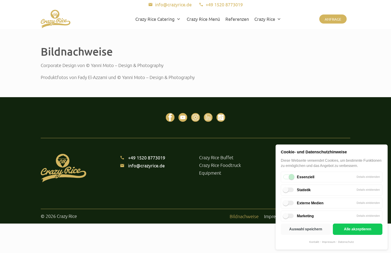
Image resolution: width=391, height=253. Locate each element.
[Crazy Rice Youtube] (182, 117)
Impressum (328, 241)
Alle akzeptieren (357, 229)
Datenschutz (346, 241)
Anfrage (333, 19)
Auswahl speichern (305, 229)
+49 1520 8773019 (146, 157)
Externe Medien (310, 203)
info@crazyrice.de (146, 165)
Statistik (304, 190)
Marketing (305, 216)
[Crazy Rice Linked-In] (208, 117)
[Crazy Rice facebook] (170, 117)
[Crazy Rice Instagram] (195, 117)
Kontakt (314, 241)
